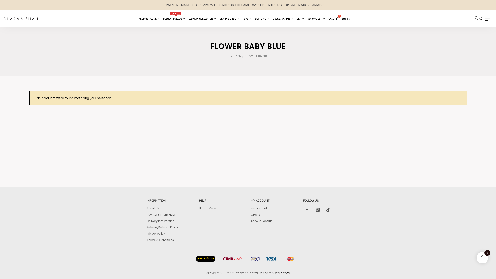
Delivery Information (160, 221)
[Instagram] (317, 210)
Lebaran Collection (201, 18)
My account (259, 208)
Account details (261, 221)
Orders (255, 215)
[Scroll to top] (486, 269)
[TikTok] (328, 210)
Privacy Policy (156, 234)
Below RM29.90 (172, 16)
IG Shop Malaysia (281, 272)
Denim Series (228, 18)
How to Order (208, 208)
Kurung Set (314, 18)
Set (299, 18)
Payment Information (161, 215)
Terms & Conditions (160, 240)
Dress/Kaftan (281, 18)
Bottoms (260, 18)
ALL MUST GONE (148, 18)
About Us (153, 208)
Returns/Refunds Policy (162, 227)
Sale (331, 18)
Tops (245, 18)
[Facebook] (307, 210)
